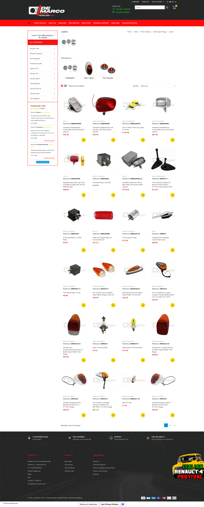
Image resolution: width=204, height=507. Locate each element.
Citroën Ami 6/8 (42, 89)
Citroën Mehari (42, 84)
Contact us (32, 455)
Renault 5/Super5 (42, 54)
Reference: (67, 123)
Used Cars (115, 23)
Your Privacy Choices (109, 504)
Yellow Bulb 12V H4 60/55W (132, 347)
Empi (154, 231)
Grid (62, 86)
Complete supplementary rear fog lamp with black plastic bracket (103, 130)
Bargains (62, 23)
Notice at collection (88, 504)
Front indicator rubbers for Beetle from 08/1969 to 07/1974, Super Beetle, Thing (162, 185)
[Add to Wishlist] (84, 104)
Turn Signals (108, 78)
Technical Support (101, 23)
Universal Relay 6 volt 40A (102, 182)
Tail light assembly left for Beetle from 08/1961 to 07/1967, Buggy (72, 405)
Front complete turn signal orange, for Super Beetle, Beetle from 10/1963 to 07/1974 (163, 295)
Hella (65, 121)
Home (30, 23)
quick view (84, 94)
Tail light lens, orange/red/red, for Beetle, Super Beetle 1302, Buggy (162, 350)
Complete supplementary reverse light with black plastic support (73, 130)
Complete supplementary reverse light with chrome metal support (163, 130)
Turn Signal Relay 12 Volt (71, 292)
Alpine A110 (42, 69)
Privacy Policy (52, 498)
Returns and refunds (100, 471)
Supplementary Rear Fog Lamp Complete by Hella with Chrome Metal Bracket (74, 185)
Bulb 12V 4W (126, 402)
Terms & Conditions (75, 498)
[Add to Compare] (84, 99)
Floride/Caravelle (42, 64)
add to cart (83, 140)
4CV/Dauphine (42, 59)
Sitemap (96, 474)
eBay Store (86, 23)
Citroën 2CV (42, 74)
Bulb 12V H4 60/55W (100, 347)
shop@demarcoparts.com (37, 484)
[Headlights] (70, 68)
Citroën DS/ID (42, 94)
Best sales (68, 461)
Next (174, 425)
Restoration (74, 23)
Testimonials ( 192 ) (38, 106)
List (65, 86)
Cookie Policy (62, 498)
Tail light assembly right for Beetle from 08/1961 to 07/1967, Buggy (161, 405)
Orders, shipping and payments (104, 468)
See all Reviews (42, 162)
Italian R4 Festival (129, 23)
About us (52, 23)
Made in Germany (158, 176)
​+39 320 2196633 (123, 12)
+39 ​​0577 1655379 (123, 9)
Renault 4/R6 (42, 49)
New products (70, 468)
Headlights (70, 78)
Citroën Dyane (42, 79)
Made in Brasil (157, 286)
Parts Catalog (40, 23)
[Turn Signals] (108, 68)
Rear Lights (89, 78)
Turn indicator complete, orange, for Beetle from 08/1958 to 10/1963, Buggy (102, 405)
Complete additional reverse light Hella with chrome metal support (132, 185)
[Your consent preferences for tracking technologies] (11, 503)
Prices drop (69, 464)
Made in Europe (99, 121)
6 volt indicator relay (129, 237)
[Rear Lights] (89, 68)
